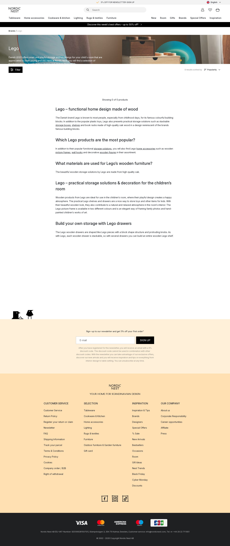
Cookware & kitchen (59, 18)
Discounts (137, 485)
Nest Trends (138, 468)
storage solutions (103, 148)
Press (164, 433)
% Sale (136, 433)
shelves (76, 125)
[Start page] (14, 9)
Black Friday (138, 474)
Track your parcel (53, 445)
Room (163, 18)
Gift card (88, 450)
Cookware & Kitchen (94, 416)
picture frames (63, 152)
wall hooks (77, 152)
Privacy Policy (51, 456)
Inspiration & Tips (141, 410)
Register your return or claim (58, 421)
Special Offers (198, 18)
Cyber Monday (140, 479)
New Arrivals (138, 439)
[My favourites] (210, 10)
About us (165, 410)
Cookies (48, 462)
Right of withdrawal (53, 474)
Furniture (111, 18)
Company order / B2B (55, 468)
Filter (17, 69)
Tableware (14, 18)
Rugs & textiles (95, 18)
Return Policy (50, 416)
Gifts (172, 18)
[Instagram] (115, 498)
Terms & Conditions (54, 450)
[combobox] (214, 2)
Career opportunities (171, 421)
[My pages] (202, 10)
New (153, 18)
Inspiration (215, 18)
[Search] (87, 10)
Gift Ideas (137, 462)
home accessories (145, 148)
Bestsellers (137, 445)
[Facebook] (105, 498)
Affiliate (164, 427)
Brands (183, 18)
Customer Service (53, 410)
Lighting (78, 18)
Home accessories (34, 18)
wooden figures (108, 152)
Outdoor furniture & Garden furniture (102, 445)
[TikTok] (125, 498)
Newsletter (49, 427)
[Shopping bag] (217, 10)
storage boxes (63, 125)
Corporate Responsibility (173, 416)
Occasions (137, 450)
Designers (137, 421)
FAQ (46, 433)
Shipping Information (54, 439)
